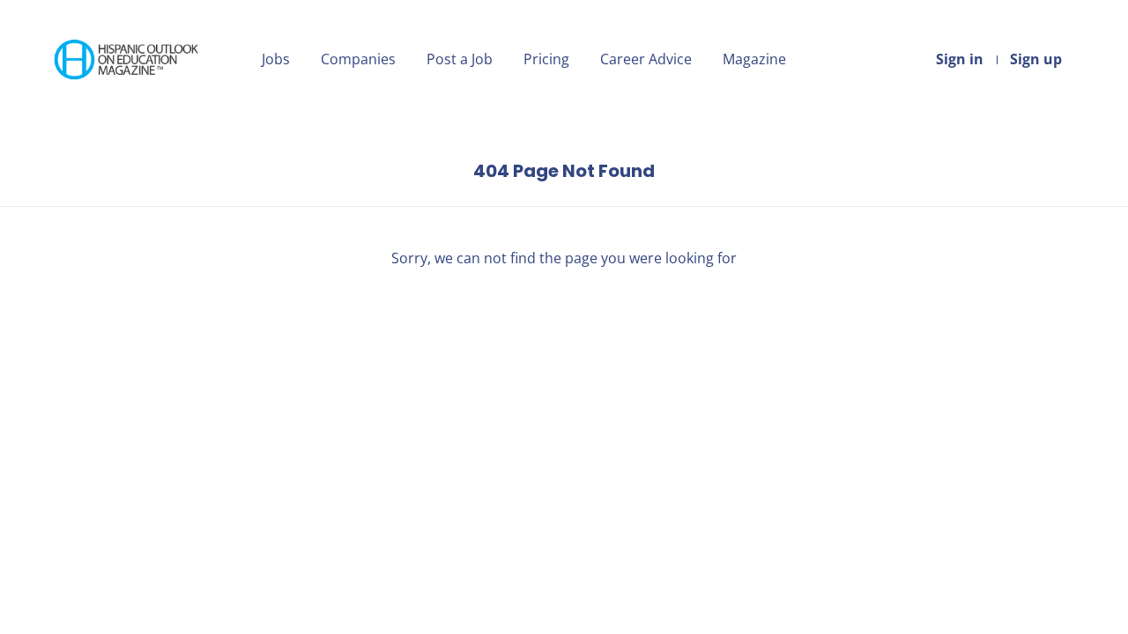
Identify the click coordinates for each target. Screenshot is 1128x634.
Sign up (1036, 59)
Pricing (546, 59)
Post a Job (460, 59)
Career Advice (646, 59)
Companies (358, 59)
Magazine (754, 59)
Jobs (276, 59)
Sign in (959, 59)
